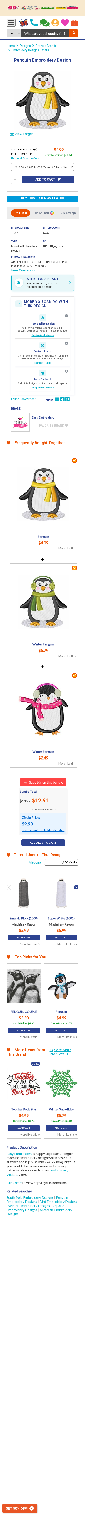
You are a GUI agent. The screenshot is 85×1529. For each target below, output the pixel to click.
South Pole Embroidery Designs (30, 1197)
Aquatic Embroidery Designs (35, 1207)
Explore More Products (60, 1052)
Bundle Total (28, 791)
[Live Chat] (45, 22)
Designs (25, 46)
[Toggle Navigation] (11, 23)
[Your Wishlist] (65, 23)
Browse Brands (46, 46)
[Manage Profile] (55, 23)
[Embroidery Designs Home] (23, 23)
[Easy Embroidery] (20, 422)
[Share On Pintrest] (67, 399)
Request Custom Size (25, 158)
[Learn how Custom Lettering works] (66, 315)
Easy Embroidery (19, 1153)
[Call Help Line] (34, 23)
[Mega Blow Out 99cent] (42, 8)
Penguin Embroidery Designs (37, 1199)
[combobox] (45, 33)
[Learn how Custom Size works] (66, 343)
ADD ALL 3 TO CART (43, 842)
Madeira (35, 862)
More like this (67, 548)
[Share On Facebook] (62, 399)
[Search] (73, 33)
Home (11, 46)
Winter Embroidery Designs (29, 1205)
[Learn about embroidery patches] (66, 371)
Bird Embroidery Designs (58, 1201)
